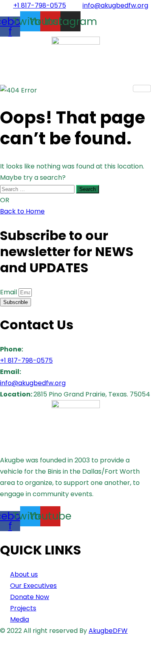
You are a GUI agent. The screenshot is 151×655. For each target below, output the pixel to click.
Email (9, 292)
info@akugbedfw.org (33, 383)
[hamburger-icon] (142, 88)
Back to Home (22, 211)
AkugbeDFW (108, 630)
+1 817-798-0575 (26, 360)
